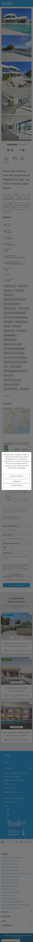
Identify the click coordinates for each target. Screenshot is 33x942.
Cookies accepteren (16, 476)
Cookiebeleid (20, 468)
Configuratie (16, 481)
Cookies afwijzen (16, 485)
